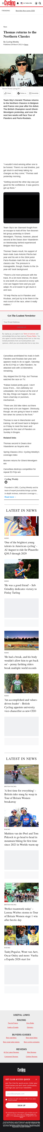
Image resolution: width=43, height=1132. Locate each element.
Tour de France (13, 1023)
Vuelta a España (12, 1027)
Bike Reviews (31, 1052)
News (5, 27)
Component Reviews (11, 1056)
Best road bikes (11, 1038)
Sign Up (21, 1105)
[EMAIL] (6, 482)
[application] (21, 205)
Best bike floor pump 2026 (25, 11)
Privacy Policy (29, 1114)
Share (9, 93)
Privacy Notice (31, 336)
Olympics (30, 1027)
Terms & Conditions (19, 1116)
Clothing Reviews (31, 1056)
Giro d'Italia (30, 1023)
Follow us (23, 93)
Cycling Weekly (12, 42)
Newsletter (35, 93)
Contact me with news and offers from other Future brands (22, 1099)
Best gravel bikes (31, 1038)
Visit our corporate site (32, 1123)
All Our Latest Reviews (11, 1052)
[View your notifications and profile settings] (17, 3)
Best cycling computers (32, 1042)
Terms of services (30, 334)
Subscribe (28, 3)
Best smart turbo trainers (11, 1042)
